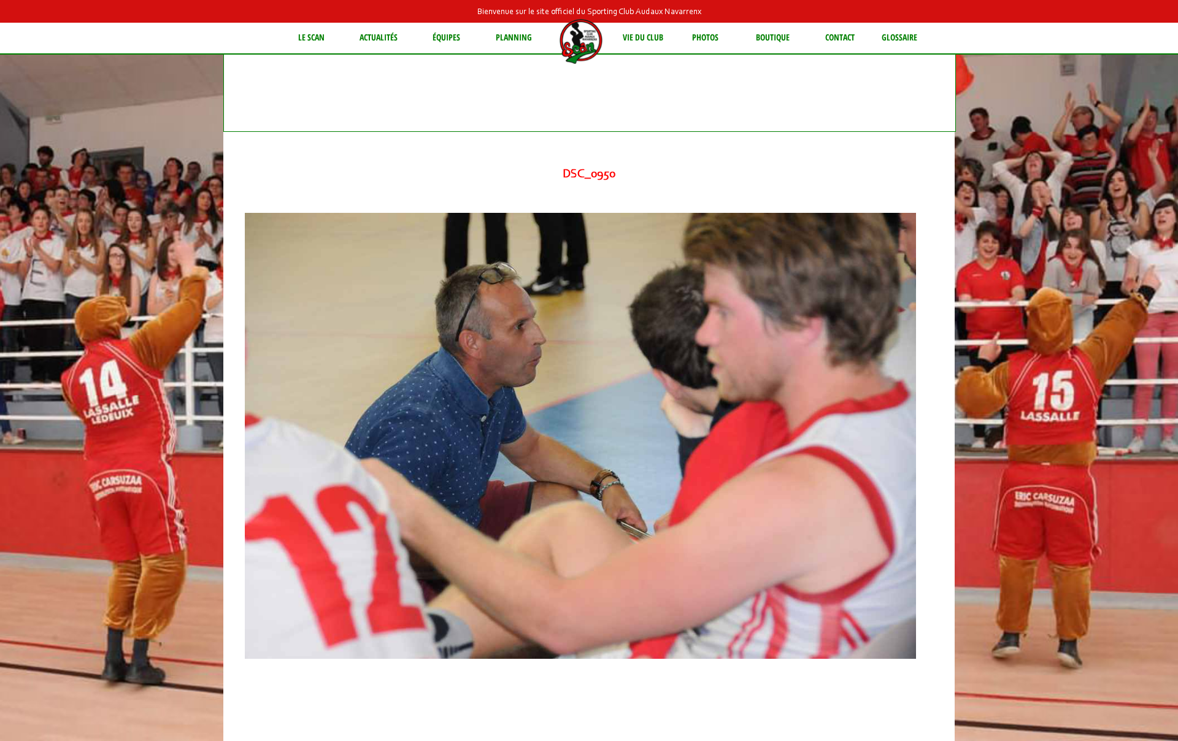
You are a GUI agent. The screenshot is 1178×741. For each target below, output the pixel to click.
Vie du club (643, 37)
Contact (840, 37)
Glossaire (899, 37)
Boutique (773, 37)
